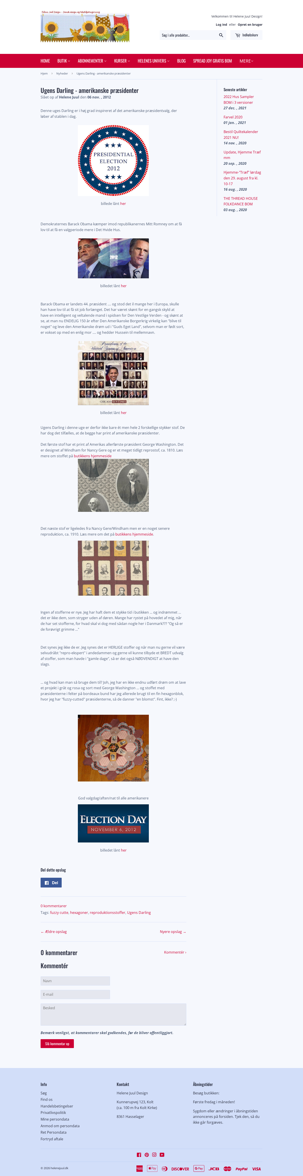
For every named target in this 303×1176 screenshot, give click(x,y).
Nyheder (62, 73)
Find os (47, 1099)
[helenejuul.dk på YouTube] (162, 1155)
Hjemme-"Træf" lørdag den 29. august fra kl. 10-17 (242, 178)
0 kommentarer (54, 905)
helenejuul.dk (59, 1168)
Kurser (121, 60)
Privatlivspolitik (53, 1112)
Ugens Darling (139, 912)
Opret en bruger (250, 24)
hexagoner (79, 912)
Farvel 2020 (233, 117)
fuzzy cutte (59, 912)
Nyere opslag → (173, 931)
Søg (44, 1093)
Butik (62, 60)
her (123, 203)
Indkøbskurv (250, 34)
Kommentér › (175, 952)
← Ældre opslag (54, 931)
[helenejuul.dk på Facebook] (139, 1155)
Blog (181, 60)
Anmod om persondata (60, 1125)
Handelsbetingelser (57, 1106)
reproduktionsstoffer (107, 912)
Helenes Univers (152, 60)
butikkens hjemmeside (93, 456)
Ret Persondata (54, 1132)
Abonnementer (91, 60)
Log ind (221, 24)
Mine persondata (55, 1119)
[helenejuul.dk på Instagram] (154, 1155)
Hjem (44, 73)
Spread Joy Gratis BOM (212, 60)
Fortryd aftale (52, 1139)
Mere (245, 61)
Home (45, 60)
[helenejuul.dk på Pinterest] (146, 1155)
